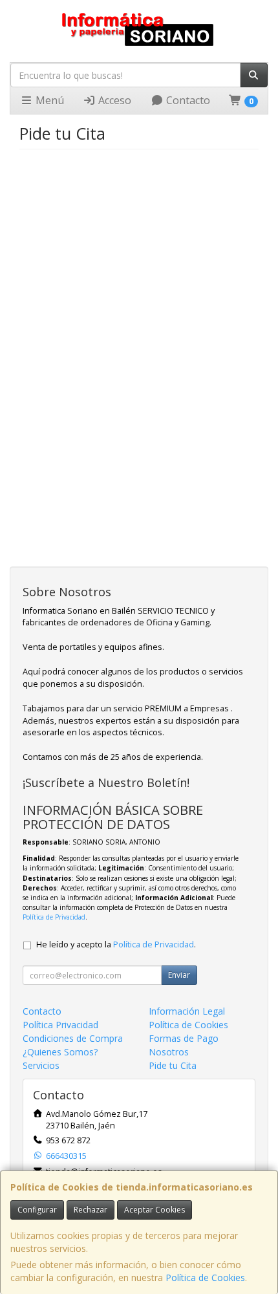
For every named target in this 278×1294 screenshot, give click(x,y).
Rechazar (90, 1209)
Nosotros (169, 1052)
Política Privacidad (60, 1025)
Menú (48, 100)
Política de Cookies (205, 1277)
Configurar (37, 1209)
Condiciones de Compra (73, 1038)
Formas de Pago (184, 1038)
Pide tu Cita (173, 1065)
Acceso (113, 100)
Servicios (41, 1065)
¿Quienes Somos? (60, 1052)
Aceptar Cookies (154, 1209)
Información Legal (187, 1011)
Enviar (179, 974)
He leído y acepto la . (116, 944)
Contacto (187, 100)
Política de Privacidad (54, 917)
